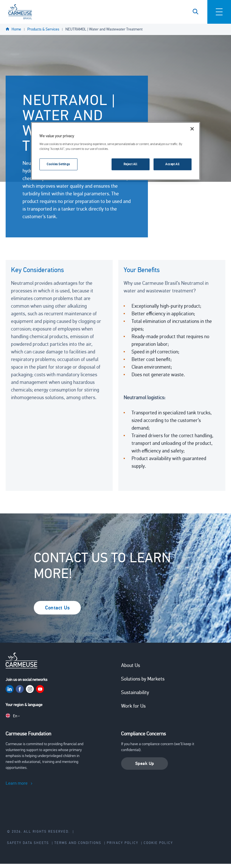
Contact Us (57, 608)
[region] (115, 151)
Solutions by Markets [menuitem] (143, 679)
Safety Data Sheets (28, 843)
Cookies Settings (58, 164)
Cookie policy (158, 843)
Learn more (17, 783)
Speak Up (144, 763)
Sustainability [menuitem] (135, 692)
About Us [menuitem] (130, 665)
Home (16, 29)
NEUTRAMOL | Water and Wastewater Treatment (104, 29)
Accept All (172, 164)
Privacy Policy (122, 843)
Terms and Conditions (77, 843)
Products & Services (43, 29)
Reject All (130, 164)
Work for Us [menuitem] (133, 706)
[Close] (192, 129)
